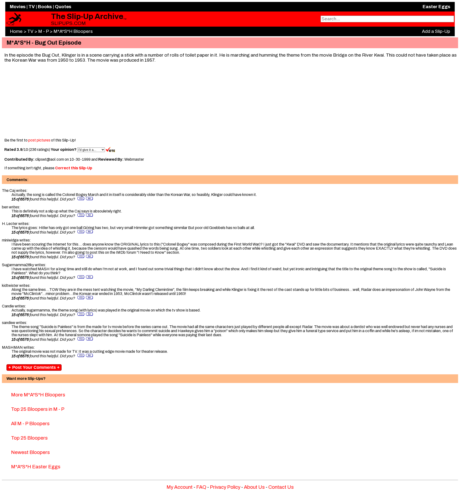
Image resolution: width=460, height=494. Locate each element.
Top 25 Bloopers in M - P (37, 409)
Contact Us (281, 487)
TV (32, 6)
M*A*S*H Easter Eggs (35, 466)
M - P (43, 31)
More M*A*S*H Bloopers (38, 394)
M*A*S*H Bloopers (73, 31)
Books (45, 6)
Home (16, 31)
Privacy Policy (225, 487)
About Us (254, 487)
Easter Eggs (436, 6)
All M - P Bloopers (30, 423)
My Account (180, 487)
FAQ (201, 487)
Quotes (63, 6)
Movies (17, 6)
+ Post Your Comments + (34, 367)
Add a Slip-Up (436, 31)
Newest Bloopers (30, 452)
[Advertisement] (230, 100)
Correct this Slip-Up (73, 168)
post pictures (39, 140)
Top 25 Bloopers (29, 438)
